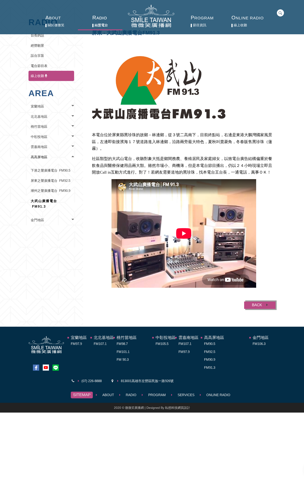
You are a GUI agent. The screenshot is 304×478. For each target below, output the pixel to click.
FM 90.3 (123, 359)
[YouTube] (46, 368)
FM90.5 (209, 344)
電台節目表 (39, 66)
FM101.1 (123, 352)
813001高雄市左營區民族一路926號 (147, 381)
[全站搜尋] (279, 12)
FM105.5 (162, 344)
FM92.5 (209, 352)
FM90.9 (209, 359)
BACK (257, 305)
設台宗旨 (37, 55)
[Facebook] (36, 368)
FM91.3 (209, 367)
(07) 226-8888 (91, 381)
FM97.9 (76, 344)
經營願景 (37, 45)
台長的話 (37, 35)
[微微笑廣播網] (151, 16)
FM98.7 (122, 344)
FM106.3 (259, 344)
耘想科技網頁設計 (177, 407)
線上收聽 (38, 76)
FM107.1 (100, 344)
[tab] (51, 106)
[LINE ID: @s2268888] (56, 368)
